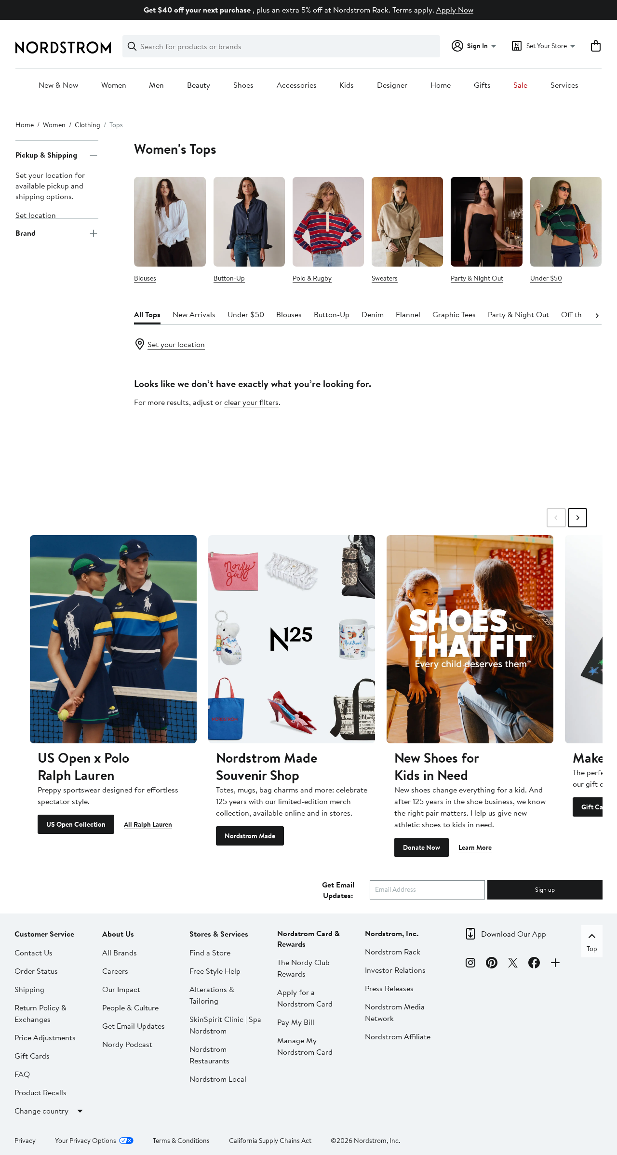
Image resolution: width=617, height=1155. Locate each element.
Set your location (176, 344)
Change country (41, 1110)
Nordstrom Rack (392, 951)
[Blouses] (169, 221)
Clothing (87, 125)
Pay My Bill (295, 1022)
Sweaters (385, 278)
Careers (115, 971)
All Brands (119, 952)
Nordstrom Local (217, 1079)
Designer (392, 85)
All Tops (147, 314)
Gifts (482, 85)
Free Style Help (215, 971)
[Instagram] (470, 964)
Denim (373, 314)
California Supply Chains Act (270, 1140)
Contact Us (33, 952)
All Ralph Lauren (148, 824)
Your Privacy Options (85, 1140)
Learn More (475, 847)
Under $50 (546, 278)
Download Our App (513, 933)
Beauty (198, 85)
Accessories (297, 85)
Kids (346, 85)
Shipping (29, 989)
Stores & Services (218, 933)
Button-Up (229, 278)
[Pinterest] (491, 964)
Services (564, 85)
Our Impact (121, 989)
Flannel (408, 314)
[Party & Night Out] (486, 221)
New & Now (58, 85)
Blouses (145, 278)
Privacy (25, 1140)
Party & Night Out (477, 278)
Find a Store (209, 952)
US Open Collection (76, 824)
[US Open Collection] (113, 639)
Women (113, 85)
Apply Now (454, 9)
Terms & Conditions (181, 1140)
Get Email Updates (133, 1026)
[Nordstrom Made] (291, 639)
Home (440, 85)
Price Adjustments (45, 1037)
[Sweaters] (407, 221)
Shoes (243, 85)
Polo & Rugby (312, 278)
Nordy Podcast (127, 1044)
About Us (118, 933)
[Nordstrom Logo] (63, 47)
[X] (513, 964)
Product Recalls (40, 1092)
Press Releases (389, 988)
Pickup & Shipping (46, 155)
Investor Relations (395, 970)
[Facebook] (534, 964)
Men (156, 85)
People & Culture (130, 1007)
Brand (25, 233)
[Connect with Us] (555, 964)
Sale (520, 85)
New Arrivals (194, 314)
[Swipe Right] (577, 517)
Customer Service (44, 933)
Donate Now (421, 847)
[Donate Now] (470, 639)
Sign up (545, 889)
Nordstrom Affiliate (397, 1036)
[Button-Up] (249, 221)
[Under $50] (566, 221)
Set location (35, 215)
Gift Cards (32, 1055)
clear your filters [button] (251, 402)
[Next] (597, 315)
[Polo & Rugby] (328, 221)
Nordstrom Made (250, 836)
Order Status (36, 971)
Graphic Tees (454, 314)
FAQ (22, 1074)
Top (592, 949)
